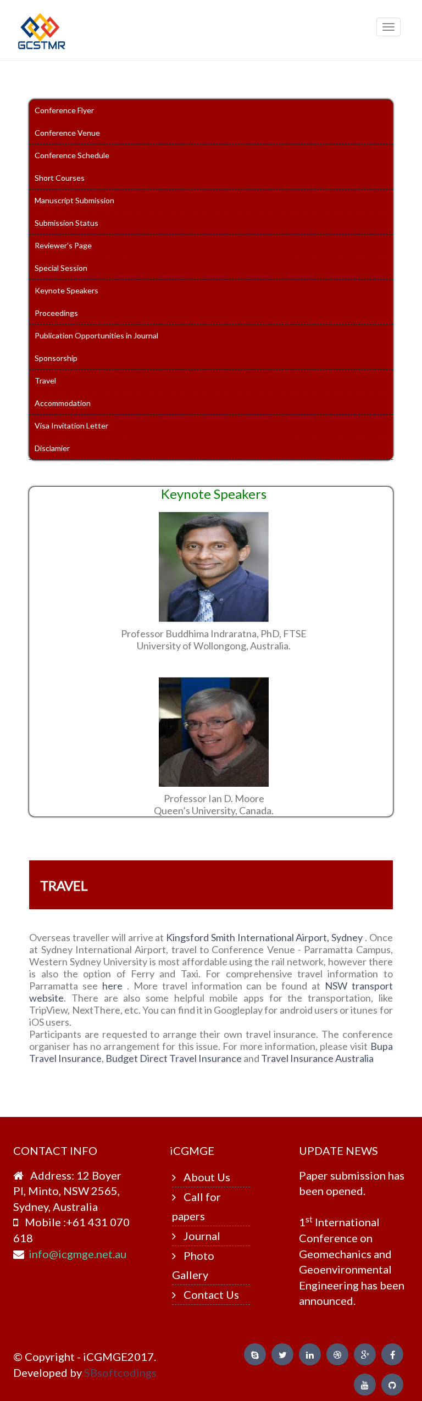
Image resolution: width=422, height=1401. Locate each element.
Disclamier (52, 448)
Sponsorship (56, 358)
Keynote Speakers (66, 290)
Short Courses (60, 177)
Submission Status (66, 222)
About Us (207, 1176)
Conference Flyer (64, 110)
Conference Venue (67, 132)
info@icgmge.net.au (77, 1253)
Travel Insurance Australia (317, 1058)
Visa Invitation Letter (71, 425)
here (114, 986)
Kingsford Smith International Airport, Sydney (265, 937)
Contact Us (211, 1294)
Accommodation (63, 403)
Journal (202, 1235)
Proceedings (56, 313)
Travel (45, 380)
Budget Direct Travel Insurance (174, 1058)
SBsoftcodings (120, 1372)
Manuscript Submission (74, 200)
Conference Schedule (72, 155)
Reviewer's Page (63, 245)
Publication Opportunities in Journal (96, 335)
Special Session (61, 268)
